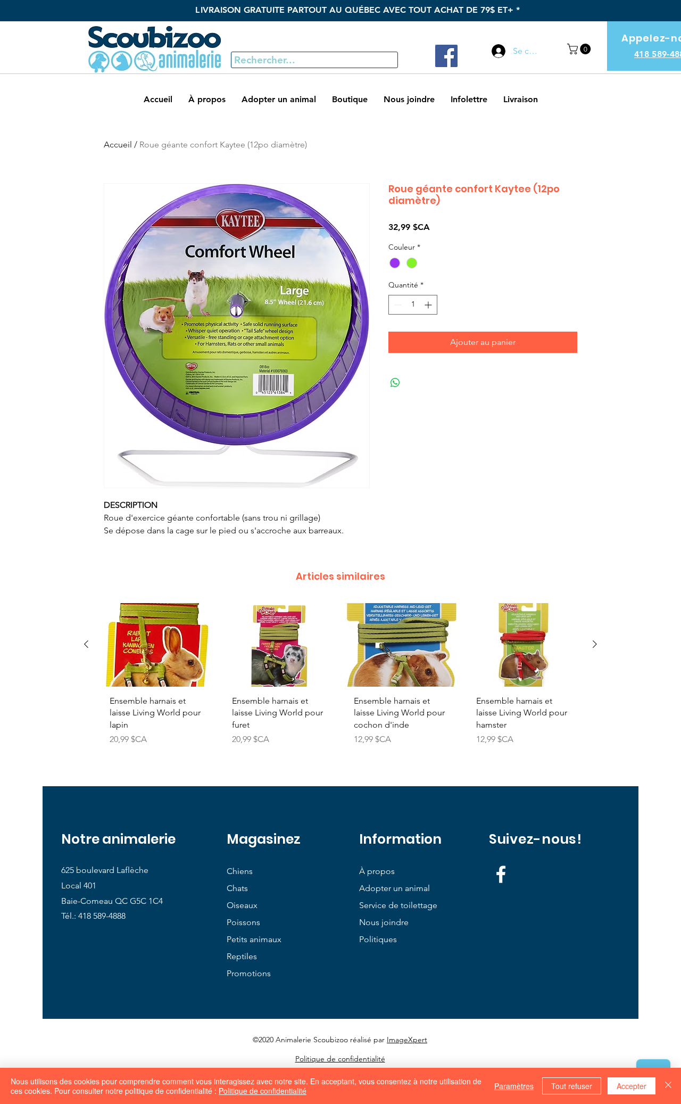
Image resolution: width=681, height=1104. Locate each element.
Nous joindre (384, 922)
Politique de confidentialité (262, 1090)
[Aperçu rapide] (157, 645)
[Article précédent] (86, 644)
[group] (340, 678)
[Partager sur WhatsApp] (395, 382)
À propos (377, 871)
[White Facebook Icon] (500, 874)
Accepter (631, 1086)
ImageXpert (407, 1039)
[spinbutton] (412, 304)
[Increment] (429, 304)
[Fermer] (668, 1085)
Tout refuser (571, 1086)
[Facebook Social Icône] (446, 56)
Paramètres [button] (514, 1086)
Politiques (378, 939)
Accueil (118, 144)
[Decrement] (396, 304)
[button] (580, 49)
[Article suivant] (594, 644)
